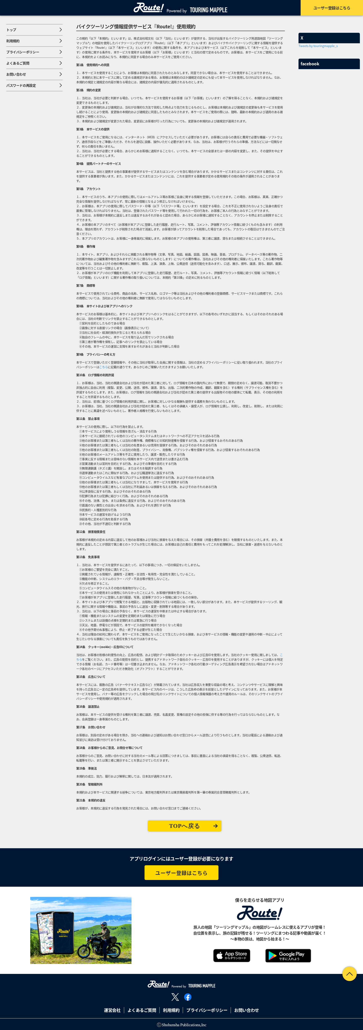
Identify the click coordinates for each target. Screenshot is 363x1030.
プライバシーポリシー (206, 1010)
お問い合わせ (246, 1010)
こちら (103, 367)
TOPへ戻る (185, 826)
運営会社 (112, 1010)
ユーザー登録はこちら (181, 872)
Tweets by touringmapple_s (318, 45)
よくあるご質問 (142, 1010)
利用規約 (171, 1010)
